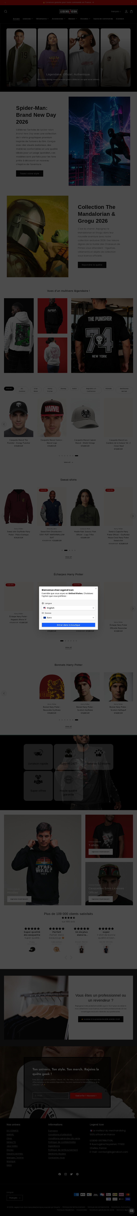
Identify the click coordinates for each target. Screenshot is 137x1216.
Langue (48, 603)
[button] (68, 608)
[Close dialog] (95, 588)
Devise (48, 613)
